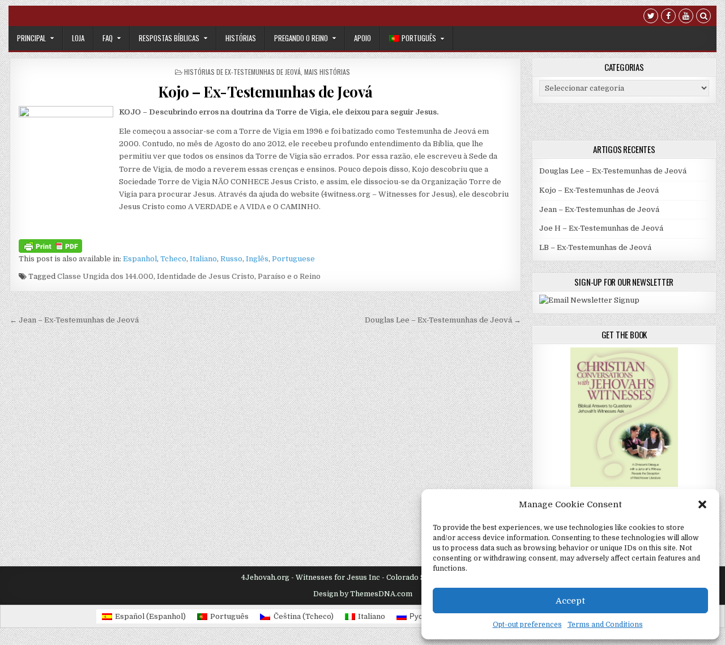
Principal (31, 38)
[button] (702, 504)
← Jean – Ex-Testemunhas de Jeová (74, 320)
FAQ (108, 38)
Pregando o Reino (301, 38)
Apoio (362, 38)
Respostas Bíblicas (169, 38)
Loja (78, 38)
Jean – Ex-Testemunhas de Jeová (599, 209)
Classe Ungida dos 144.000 (105, 276)
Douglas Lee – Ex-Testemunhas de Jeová (612, 171)
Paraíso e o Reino (289, 276)
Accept (570, 601)
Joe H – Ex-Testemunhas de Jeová (601, 228)
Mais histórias (327, 72)
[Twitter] (650, 17)
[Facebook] (668, 17)
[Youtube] (686, 17)
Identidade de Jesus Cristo (205, 276)
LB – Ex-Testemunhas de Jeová (595, 247)
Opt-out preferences (527, 625)
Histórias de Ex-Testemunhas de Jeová (242, 72)
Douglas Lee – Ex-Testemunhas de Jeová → (443, 320)
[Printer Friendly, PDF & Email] (50, 245)
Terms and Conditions (605, 625)
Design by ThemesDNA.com (362, 594)
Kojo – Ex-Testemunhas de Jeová (265, 91)
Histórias (240, 38)
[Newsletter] (589, 300)
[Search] (703, 17)
